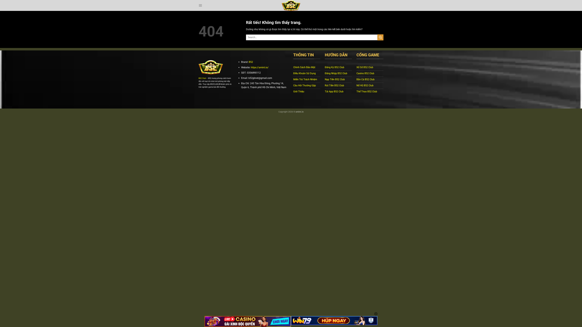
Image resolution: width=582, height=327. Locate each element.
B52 (251, 62)
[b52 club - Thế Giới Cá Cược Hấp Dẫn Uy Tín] (291, 5)
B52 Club (202, 78)
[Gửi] (380, 37)
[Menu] (200, 5)
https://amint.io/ (260, 67)
